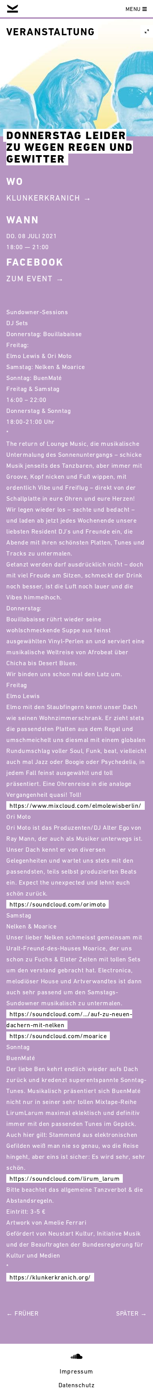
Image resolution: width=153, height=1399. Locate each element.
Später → (131, 1313)
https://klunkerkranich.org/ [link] (50, 1277)
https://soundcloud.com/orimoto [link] (57, 904)
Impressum (76, 1371)
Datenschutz (76, 1384)
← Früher (22, 1313)
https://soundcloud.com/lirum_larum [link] (64, 1178)
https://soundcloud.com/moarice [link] (58, 1035)
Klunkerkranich (43, 198)
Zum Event (29, 278)
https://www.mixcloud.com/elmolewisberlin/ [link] (75, 805)
